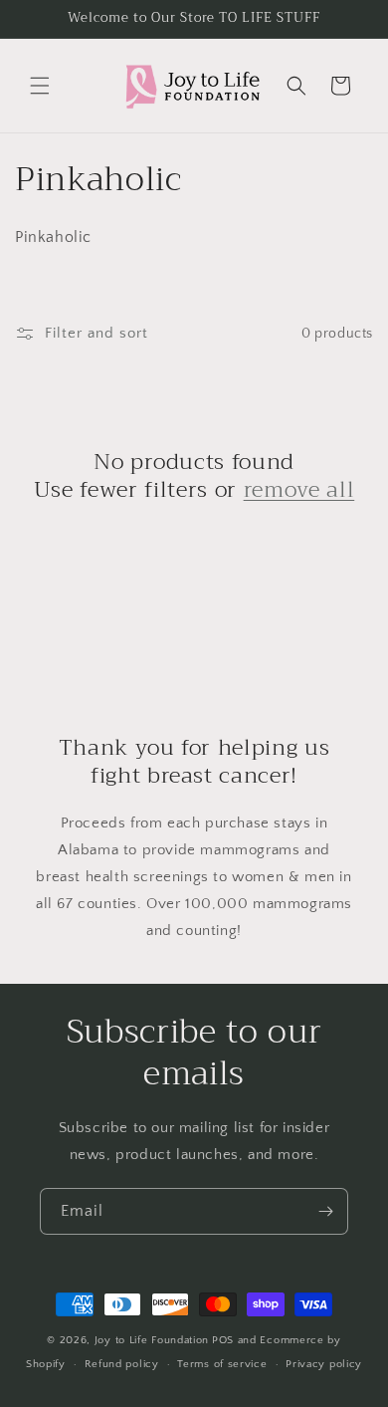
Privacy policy (324, 1364)
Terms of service (222, 1364)
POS (223, 1340)
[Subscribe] (325, 1211)
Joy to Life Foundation (152, 1340)
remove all (299, 490)
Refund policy (122, 1364)
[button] (40, 86)
